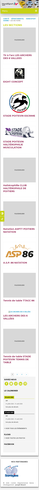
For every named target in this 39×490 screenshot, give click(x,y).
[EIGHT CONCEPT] (19, 73)
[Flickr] (11, 384)
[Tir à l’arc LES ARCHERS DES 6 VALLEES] (19, 40)
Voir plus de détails (12, 407)
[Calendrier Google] (25, 384)
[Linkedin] (20, 384)
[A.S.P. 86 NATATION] (19, 251)
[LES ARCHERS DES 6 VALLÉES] (19, 312)
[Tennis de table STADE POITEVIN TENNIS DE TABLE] (19, 341)
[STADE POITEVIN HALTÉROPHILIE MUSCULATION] (19, 132)
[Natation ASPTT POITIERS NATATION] (19, 214)
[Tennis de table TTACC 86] (19, 285)
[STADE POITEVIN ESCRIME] (19, 102)
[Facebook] (6, 384)
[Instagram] (16, 384)
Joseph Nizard (20, 485)
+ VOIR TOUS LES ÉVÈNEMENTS (15, 428)
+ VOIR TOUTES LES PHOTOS (14, 438)
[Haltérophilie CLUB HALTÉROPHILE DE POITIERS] (19, 170)
